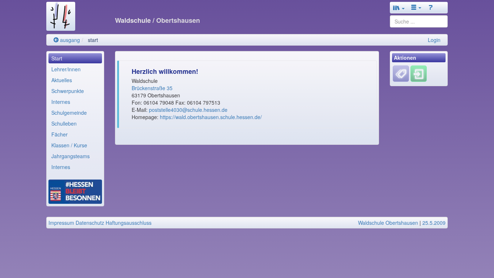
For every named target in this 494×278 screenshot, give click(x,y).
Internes (60, 101)
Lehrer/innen (66, 69)
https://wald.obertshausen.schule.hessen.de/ (211, 117)
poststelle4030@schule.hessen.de (188, 109)
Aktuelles (61, 80)
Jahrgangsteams (70, 156)
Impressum (61, 222)
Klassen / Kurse (69, 145)
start (93, 39)
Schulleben (64, 123)
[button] (399, 7)
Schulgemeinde (69, 112)
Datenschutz (90, 222)
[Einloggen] (418, 73)
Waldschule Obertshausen (388, 222)
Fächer (59, 134)
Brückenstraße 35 (153, 88)
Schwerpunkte (67, 90)
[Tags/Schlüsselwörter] (401, 74)
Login (434, 39)
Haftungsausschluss (129, 222)
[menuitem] (75, 58)
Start (56, 58)
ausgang (69, 39)
